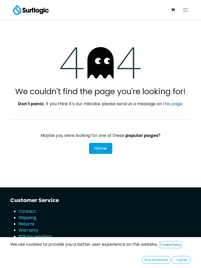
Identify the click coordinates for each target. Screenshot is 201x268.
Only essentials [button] (156, 260)
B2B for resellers (35, 236)
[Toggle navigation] (185, 9)
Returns (27, 224)
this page (172, 104)
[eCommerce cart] (173, 10)
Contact (27, 211)
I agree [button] (181, 260)
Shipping (27, 218)
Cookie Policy (170, 244)
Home (100, 148)
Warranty (28, 230)
